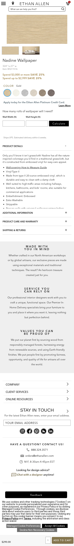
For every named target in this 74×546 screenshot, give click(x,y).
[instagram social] (22, 431)
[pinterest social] (36, 431)
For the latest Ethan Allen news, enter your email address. (37, 415)
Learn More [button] (65, 105)
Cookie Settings (23, 526)
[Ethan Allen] (36, 3)
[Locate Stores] (13, 3)
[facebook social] (29, 431)
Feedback (36, 495)
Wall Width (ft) (10, 117)
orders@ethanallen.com (39, 455)
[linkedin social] (51, 431)
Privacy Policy (10, 518)
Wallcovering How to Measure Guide (26, 167)
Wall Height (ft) (33, 117)
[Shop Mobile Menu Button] (3, 4)
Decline (37, 530)
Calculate (58, 123)
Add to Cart (63, 540)
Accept (55, 526)
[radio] (7, 93)
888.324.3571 (39, 449)
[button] (68, 4)
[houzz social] (43, 431)
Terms (27, 518)
